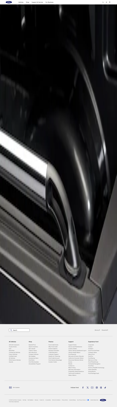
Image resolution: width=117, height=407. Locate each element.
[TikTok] (105, 388)
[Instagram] (97, 388)
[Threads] (101, 388)
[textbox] (19, 330)
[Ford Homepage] (103, 400)
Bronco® (97, 330)
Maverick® (105, 330)
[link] (24, 400)
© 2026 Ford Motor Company (15, 400)
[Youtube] (92, 388)
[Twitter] (88, 388)
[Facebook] (83, 388)
